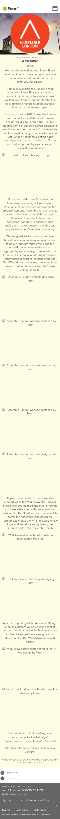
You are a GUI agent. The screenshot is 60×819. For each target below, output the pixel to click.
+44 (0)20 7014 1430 (32, 790)
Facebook (22, 810)
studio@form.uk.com (14, 794)
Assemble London (18, 759)
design (44, 759)
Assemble (30, 61)
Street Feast (35, 762)
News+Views (23, 57)
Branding (34, 759)
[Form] (9, 9)
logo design (40, 761)
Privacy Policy (45, 815)
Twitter (6, 810)
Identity (27, 761)
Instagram (40, 810)
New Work (37, 57)
